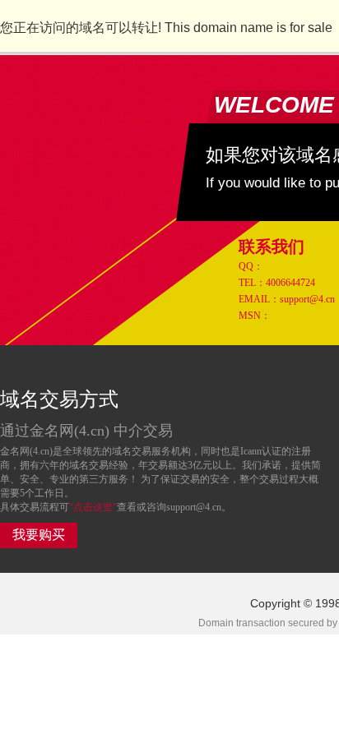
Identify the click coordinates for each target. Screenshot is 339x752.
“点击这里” (93, 507)
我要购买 (38, 535)
